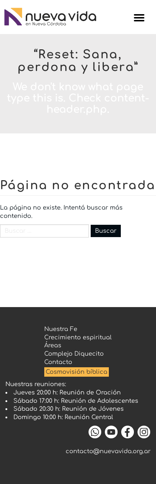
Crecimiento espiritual (78, 337)
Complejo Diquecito (74, 354)
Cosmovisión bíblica (76, 372)
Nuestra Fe (60, 329)
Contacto (58, 362)
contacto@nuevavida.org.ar (108, 451)
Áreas (52, 345)
